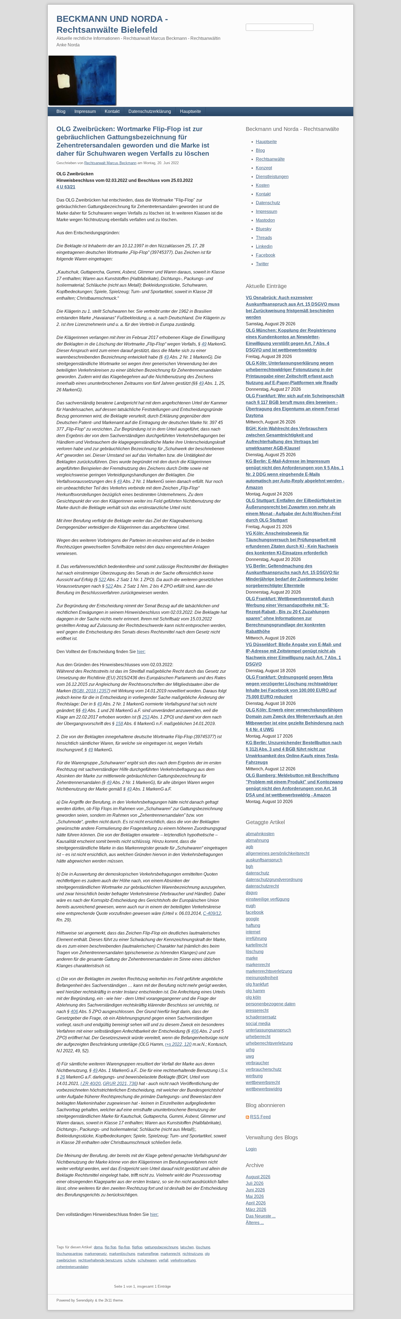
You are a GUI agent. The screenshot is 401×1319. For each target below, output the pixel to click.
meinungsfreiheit (262, 977)
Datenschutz (268, 202)
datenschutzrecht (262, 886)
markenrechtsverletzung (269, 971)
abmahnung (257, 840)
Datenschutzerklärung (149, 111)
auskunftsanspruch (264, 860)
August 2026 (258, 1176)
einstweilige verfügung (267, 899)
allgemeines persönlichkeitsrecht (277, 853)
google (252, 919)
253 (145, 717)
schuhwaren (147, 1260)
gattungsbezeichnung (161, 1247)
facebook (255, 912)
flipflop (137, 1247)
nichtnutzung (192, 1254)
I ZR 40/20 (90, 1083)
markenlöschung (122, 1254)
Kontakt (112, 111)
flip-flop (124, 1247)
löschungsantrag (69, 1254)
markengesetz (96, 1254)
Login (251, 1149)
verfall (163, 1260)
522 (102, 579)
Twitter (262, 264)
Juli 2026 (255, 1183)
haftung (253, 925)
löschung (203, 1247)
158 (119, 723)
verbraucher (257, 1062)
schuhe (130, 1260)
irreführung (256, 938)
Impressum (85, 111)
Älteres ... (255, 1222)
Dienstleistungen (272, 176)
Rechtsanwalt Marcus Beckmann (110, 163)
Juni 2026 (255, 1190)
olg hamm (255, 991)
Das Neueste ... (261, 1216)
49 (204, 344)
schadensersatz (261, 1017)
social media (258, 1023)
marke (252, 958)
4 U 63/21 (65, 187)
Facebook (265, 255)
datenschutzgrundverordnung (274, 879)
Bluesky (263, 229)
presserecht (257, 1010)
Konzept (264, 168)
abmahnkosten (260, 833)
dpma (98, 1247)
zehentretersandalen (72, 1267)
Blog (60, 111)
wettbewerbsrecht (263, 1082)
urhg (250, 1049)
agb (249, 847)
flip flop (110, 1247)
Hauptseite (190, 111)
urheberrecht (258, 1036)
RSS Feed (260, 1116)
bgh (249, 866)
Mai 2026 (255, 1196)
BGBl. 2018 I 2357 (91, 691)
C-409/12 (212, 913)
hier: (141, 651)
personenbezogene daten (270, 1004)
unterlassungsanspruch (268, 1030)
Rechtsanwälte (270, 159)
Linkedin (264, 246)
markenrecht (170, 1254)
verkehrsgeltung (183, 1260)
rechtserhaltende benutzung (100, 1260)
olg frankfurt (257, 984)
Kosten (263, 185)
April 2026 (256, 1203)
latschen (187, 1247)
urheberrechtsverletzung (269, 1043)
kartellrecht (256, 945)
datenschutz (257, 873)
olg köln (253, 997)
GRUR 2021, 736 (119, 1083)
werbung (254, 1076)
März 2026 (256, 1209)
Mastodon (265, 220)
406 (74, 1011)
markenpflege (147, 1254)
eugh (251, 905)
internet (253, 932)
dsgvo (252, 892)
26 (62, 1077)
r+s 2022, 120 (178, 1044)
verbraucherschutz (264, 1069)
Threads (264, 237)
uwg (250, 1056)
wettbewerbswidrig (264, 1089)
